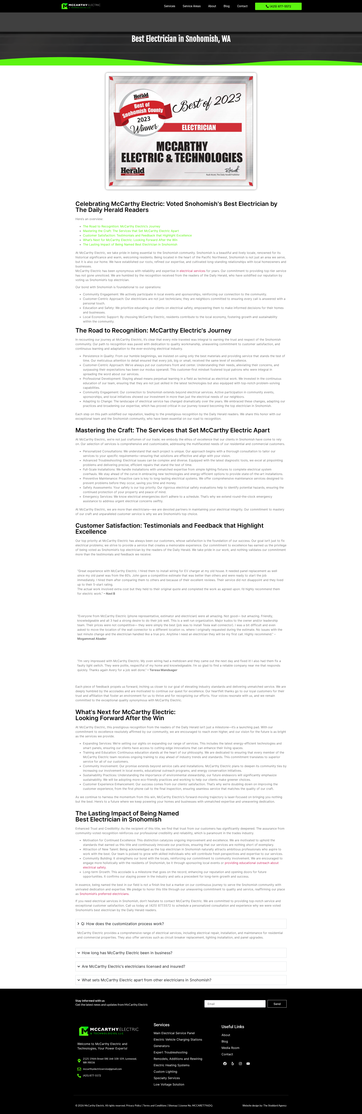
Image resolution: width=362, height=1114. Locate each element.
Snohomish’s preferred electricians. (104, 894)
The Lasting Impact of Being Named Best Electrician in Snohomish (130, 244)
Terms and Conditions (154, 1105)
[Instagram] (240, 1063)
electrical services (192, 271)
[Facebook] (225, 1063)
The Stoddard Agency (275, 1105)
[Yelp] (232, 1063)
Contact (242, 6)
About (212, 6)
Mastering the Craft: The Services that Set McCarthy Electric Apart (131, 231)
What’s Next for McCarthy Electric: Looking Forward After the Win (130, 240)
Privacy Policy (133, 1105)
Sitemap (172, 1105)
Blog (227, 6)
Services (169, 6)
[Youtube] (248, 1063)
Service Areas (192, 6)
